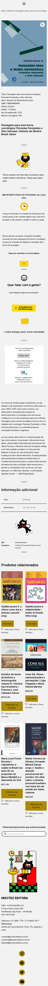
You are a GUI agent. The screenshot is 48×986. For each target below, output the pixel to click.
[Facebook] (22, 963)
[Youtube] (22, 982)
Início (3, 11)
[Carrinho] (24, 263)
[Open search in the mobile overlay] (24, 834)
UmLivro (10, 11)
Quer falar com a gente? (24, 285)
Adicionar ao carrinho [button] (12, 706)
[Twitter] (22, 972)
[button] (24, 3)
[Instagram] (22, 953)
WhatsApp (6, 924)
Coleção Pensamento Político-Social (28, 545)
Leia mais (7, 624)
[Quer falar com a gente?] (24, 278)
